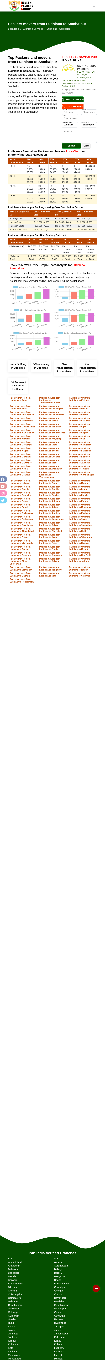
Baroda (12, 1276)
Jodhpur (12, 1337)
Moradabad (14, 1358)
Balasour (13, 1269)
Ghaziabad (14, 1308)
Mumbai (58, 1358)
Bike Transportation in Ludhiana (64, 368)
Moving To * (86, 122)
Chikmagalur (15, 1294)
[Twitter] (3, 500)
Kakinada (59, 1337)
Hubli (11, 1323)
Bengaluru (60, 1276)
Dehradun (13, 1301)
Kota (10, 1348)
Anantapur (14, 1265)
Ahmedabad (15, 1262)
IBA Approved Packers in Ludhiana (18, 386)
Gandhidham (15, 1305)
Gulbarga (13, 1312)
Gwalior (12, 1319)
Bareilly (58, 1272)
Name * (65, 109)
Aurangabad (61, 1265)
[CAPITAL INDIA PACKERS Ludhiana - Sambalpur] (68, 70)
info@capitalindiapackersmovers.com (79, 90)
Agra (10, 1258)
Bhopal (58, 1280)
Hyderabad (60, 1323)
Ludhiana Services (33, 28)
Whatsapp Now (74, 99)
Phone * (84, 109)
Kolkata (58, 1344)
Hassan (58, 1319)
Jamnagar (13, 1333)
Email (64, 116)
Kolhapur (13, 1344)
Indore (11, 1326)
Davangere (60, 1298)
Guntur (58, 1312)
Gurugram (13, 1315)
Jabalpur (59, 1326)
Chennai (12, 1290)
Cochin (58, 1294)
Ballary (58, 1269)
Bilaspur (12, 1287)
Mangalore (14, 1355)
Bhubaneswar (15, 1283)
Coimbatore (14, 1298)
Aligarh (58, 1262)
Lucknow (59, 1348)
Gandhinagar (61, 1305)
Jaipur (11, 1330)
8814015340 (67, 93)
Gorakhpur (60, 1308)
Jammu (58, 1330)
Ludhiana (59, 1351)
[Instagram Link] (3, 493)
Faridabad (59, 1301)
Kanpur (12, 1340)
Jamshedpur (61, 1333)
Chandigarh (60, 1287)
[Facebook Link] (3, 479)
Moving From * (67, 122)
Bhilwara (13, 1280)
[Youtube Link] (3, 486)
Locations (13, 28)
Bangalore (13, 1272)
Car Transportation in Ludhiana (87, 368)
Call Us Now (74, 106)
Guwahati (59, 1315)
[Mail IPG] (96, 1282)
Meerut (58, 1355)
